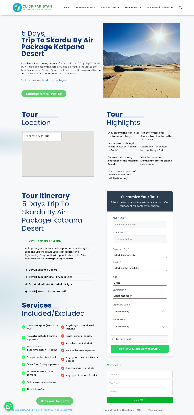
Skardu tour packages (54, 80)
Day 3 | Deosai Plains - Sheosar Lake (50, 277)
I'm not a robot (123, 338)
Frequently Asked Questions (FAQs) (122, 410)
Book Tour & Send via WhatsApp (138, 348)
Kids (115, 276)
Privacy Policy (156, 410)
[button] (180, 8)
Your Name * (119, 217)
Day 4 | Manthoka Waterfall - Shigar (50, 284)
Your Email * (119, 232)
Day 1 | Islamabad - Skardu (45, 240)
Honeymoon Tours (85, 7)
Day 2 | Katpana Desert (43, 269)
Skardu (64, 63)
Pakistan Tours (108, 7)
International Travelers (158, 7)
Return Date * (120, 319)
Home (67, 7)
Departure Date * (121, 304)
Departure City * (121, 249)
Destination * (119, 289)
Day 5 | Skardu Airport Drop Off (47, 291)
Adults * (117, 262)
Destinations (131, 7)
